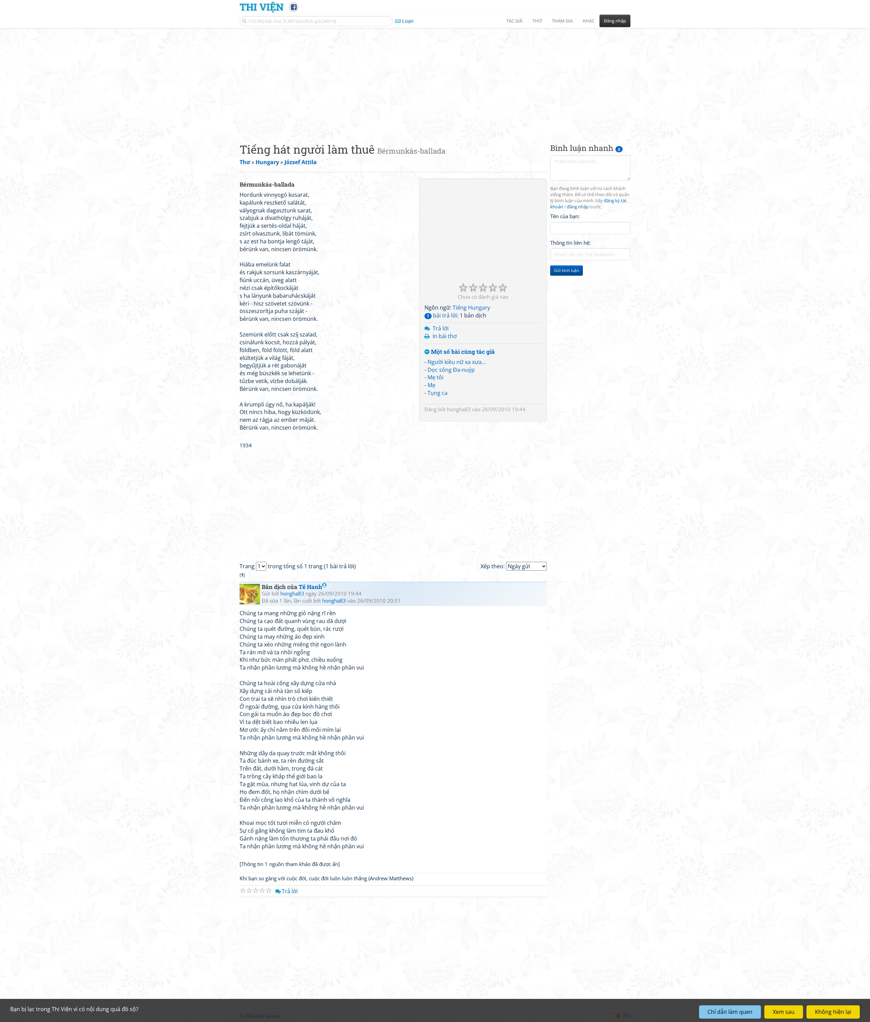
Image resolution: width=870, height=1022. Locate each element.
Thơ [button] (537, 21)
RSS (626, 1016)
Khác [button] (588, 21)
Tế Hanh (310, 587)
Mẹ (431, 385)
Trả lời (441, 328)
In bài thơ (445, 336)
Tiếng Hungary (471, 307)
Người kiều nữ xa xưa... (457, 362)
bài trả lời (442, 315)
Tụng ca (438, 393)
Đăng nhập (615, 21)
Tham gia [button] (562, 21)
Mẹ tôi (435, 377)
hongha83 (459, 409)
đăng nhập (578, 207)
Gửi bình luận (566, 270)
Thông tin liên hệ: (570, 242)
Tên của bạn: (565, 216)
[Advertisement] (435, 79)
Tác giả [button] (514, 21)
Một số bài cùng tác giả (462, 352)
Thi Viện (261, 6)
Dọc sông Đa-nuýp (451, 370)
